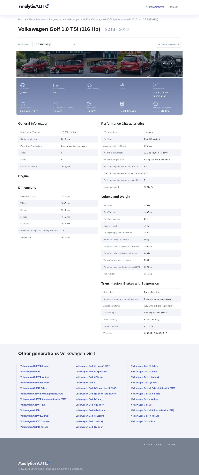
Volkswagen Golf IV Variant (145, 416)
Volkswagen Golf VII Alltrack (34, 416)
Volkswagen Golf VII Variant (90, 416)
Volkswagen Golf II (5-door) (145, 377)
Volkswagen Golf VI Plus (32, 405)
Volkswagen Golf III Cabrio (33, 388)
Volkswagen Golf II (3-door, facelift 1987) (96, 393)
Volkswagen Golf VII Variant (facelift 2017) (41, 393)
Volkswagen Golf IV (30, 410)
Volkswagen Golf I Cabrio (144, 371)
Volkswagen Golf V (85, 382)
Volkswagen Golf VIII (141, 405)
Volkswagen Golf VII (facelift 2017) (93, 366)
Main (20, 19)
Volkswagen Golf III (30, 371)
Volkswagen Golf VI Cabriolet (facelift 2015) (153, 388)
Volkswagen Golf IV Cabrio (144, 366)
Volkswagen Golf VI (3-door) (90, 405)
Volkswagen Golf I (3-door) (89, 421)
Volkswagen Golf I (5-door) (144, 382)
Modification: (23, 44)
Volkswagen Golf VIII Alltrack (90, 410)
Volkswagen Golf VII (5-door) (35, 382)
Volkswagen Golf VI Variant (89, 377)
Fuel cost (172, 7)
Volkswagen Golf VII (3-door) (35, 366)
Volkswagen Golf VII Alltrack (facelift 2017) (152, 410)
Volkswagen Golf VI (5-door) (145, 393)
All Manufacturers (36, 19)
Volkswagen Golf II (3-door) (89, 427)
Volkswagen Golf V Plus (143, 421)
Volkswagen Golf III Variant (34, 427)
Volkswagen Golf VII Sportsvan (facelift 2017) (114, 19)
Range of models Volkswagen (64, 19)
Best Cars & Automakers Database (64, 469)
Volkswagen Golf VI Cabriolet (35, 421)
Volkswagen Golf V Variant (144, 399)
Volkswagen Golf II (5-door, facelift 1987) (96, 388)
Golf (85, 19)
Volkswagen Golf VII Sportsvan (91, 371)
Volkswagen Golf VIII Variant (34, 377)
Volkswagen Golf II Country (90, 399)
